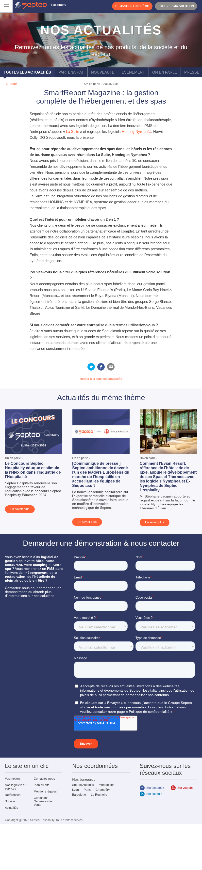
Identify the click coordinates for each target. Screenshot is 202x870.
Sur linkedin (154, 794)
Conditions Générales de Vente (43, 801)
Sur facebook (155, 788)
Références (12, 795)
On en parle (164, 72)
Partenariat (71, 72)
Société (10, 801)
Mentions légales (45, 791)
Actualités (11, 807)
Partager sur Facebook (101, 367)
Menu (6, 6)
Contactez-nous (44, 778)
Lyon (75, 790)
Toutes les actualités (27, 72)
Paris (87, 790)
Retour (12, 84)
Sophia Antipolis (83, 785)
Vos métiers (12, 778)
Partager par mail (111, 367)
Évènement (133, 72)
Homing (128, 131)
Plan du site (42, 785)
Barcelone (79, 794)
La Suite (72, 131)
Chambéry (103, 790)
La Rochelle (99, 794)
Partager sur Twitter (91, 367)
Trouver (176, 6)
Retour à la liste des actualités (101, 379)
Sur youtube (185, 788)
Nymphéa (143, 131)
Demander (132, 6)
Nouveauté (102, 72)
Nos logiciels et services (15, 786)
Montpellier (106, 785)
